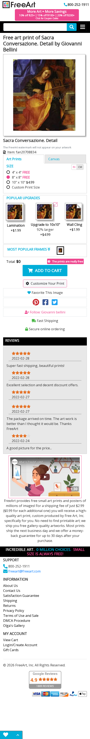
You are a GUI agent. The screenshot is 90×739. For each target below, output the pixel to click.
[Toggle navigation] (82, 27)
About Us (10, 585)
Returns (9, 605)
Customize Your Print (47, 283)
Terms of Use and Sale (21, 615)
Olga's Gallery (14, 625)
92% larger (45, 229)
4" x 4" (21, 172)
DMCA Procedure (16, 620)
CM (80, 167)
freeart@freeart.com (24, 571)
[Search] (72, 27)
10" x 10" (23, 182)
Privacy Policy (13, 610)
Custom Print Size (26, 187)
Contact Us (11, 590)
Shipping (10, 600)
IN (74, 167)
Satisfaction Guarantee (21, 595)
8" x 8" (21, 177)
